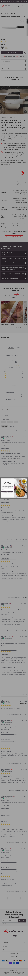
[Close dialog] (26, 479)
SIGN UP (7, 491)
